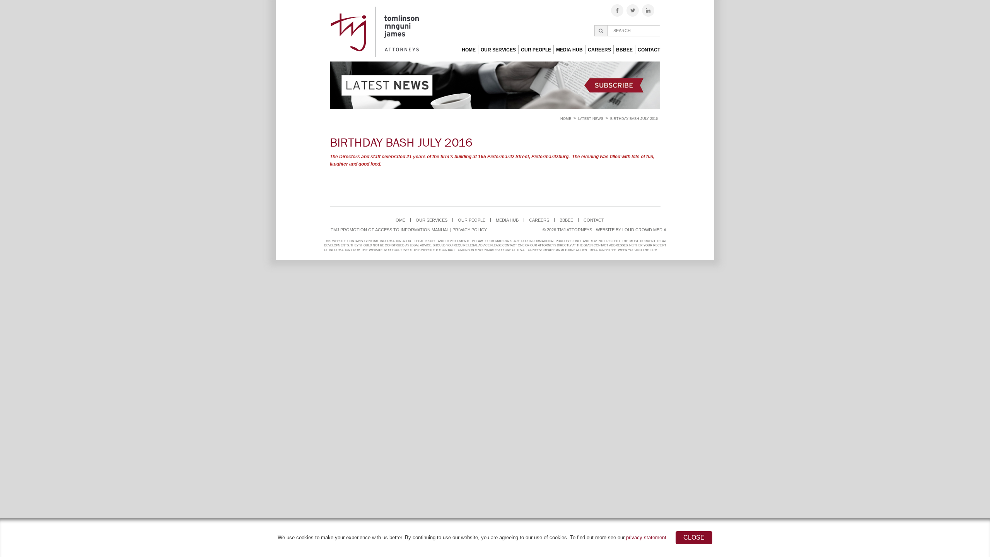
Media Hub (569, 50)
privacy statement (646, 537)
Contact (649, 50)
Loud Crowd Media (644, 229)
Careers (599, 50)
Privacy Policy (469, 229)
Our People (536, 50)
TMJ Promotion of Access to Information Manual (390, 229)
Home (469, 50)
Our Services (498, 50)
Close (694, 537)
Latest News (590, 119)
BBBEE (624, 50)
